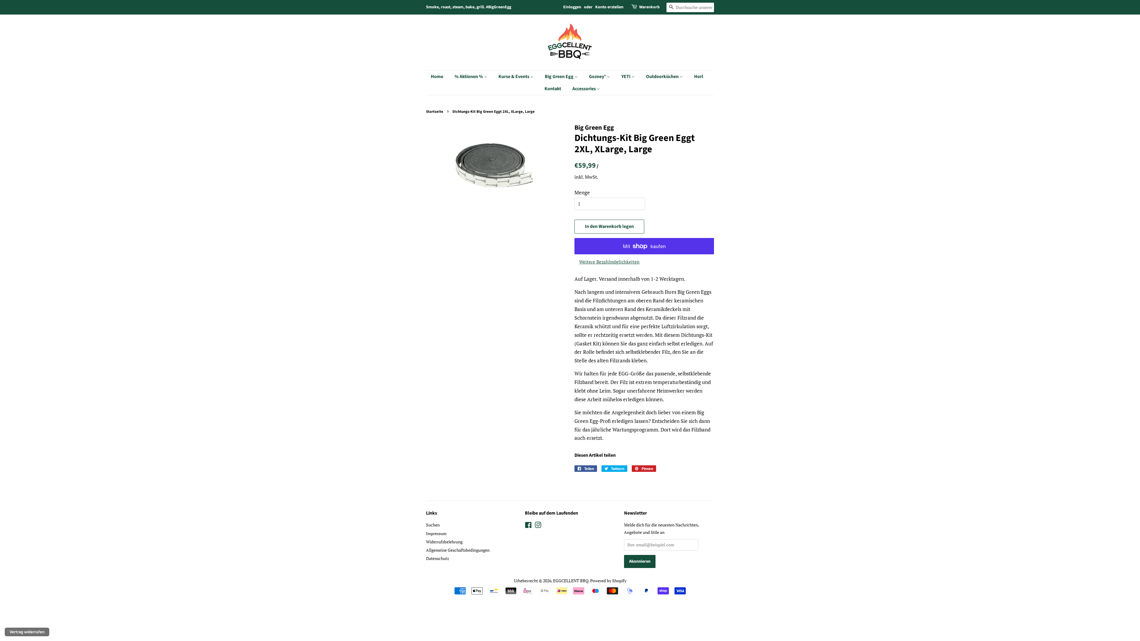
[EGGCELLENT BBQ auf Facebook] (528, 526)
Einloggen (572, 7)
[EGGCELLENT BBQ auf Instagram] (538, 526)
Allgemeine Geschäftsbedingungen (458, 550)
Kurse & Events (514, 76)
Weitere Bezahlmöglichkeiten (609, 262)
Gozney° (598, 76)
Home (437, 76)
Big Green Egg (559, 76)
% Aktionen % (469, 76)
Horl (698, 76)
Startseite (434, 111)
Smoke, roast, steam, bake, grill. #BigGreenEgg (468, 7)
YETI (626, 76)
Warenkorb (649, 7)
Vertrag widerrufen (27, 631)
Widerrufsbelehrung (444, 542)
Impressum (436, 533)
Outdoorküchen (663, 76)
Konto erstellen (609, 7)
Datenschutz (437, 558)
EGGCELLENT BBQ (570, 580)
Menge (582, 192)
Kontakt (552, 88)
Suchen (433, 525)
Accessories (584, 88)
